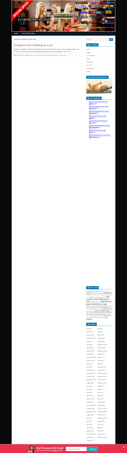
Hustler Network (96, 306)
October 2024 (90, 360)
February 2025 (91, 351)
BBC (102, 293)
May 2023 (89, 389)
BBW (88, 49)
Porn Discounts (20, 55)
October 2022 (90, 408)
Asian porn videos (97, 293)
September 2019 (102, 383)
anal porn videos (105, 291)
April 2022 (89, 424)
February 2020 (102, 367)
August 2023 (90, 383)
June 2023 (89, 386)
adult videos (98, 291)
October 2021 (90, 437)
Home (16, 33)
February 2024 (91, 370)
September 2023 (91, 380)
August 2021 (90, 440)
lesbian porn (103, 307)
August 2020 (101, 354)
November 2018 (102, 411)
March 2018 (101, 431)
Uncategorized (91, 68)
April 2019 (100, 395)
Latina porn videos (96, 307)
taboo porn (104, 314)
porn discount (102, 310)
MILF (93, 309)
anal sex (89, 293)
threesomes (106, 315)
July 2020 (100, 357)
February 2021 (102, 338)
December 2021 (91, 434)
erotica (92, 302)
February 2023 (91, 399)
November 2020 (102, 344)
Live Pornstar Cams (28, 33)
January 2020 (101, 370)
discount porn (37, 55)
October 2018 (101, 415)
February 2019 (102, 402)
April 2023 (89, 392)
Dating (88, 52)
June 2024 (89, 364)
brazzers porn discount (99, 294)
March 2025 (90, 348)
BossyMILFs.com (89, 294)
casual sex (92, 297)
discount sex (45, 55)
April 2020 (100, 364)
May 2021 (100, 332)
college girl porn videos (100, 297)
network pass (108, 309)
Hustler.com (89, 306)
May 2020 (100, 360)
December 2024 (91, 357)
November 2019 (102, 376)
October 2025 (90, 335)
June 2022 (89, 421)
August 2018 (101, 421)
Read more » (68, 52)
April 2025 (89, 344)
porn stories (93, 312)
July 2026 (89, 328)
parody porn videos (90, 311)
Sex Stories (90, 62)
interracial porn (104, 306)
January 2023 (90, 402)
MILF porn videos (98, 309)
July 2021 (100, 328)
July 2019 (100, 389)
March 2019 (101, 399)
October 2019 (101, 380)
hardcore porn (54, 55)
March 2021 (101, 335)
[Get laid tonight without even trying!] (99, 93)
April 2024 (89, 367)
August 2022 (90, 415)
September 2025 (91, 338)
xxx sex (102, 317)
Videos (88, 71)
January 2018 (101, 434)
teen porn (94, 315)
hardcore (98, 302)
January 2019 (101, 405)
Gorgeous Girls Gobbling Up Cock (34, 45)
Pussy (88, 59)
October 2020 (101, 348)
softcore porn (102, 313)
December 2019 (102, 373)
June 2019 (100, 392)
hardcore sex (62, 55)
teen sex (99, 315)
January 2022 (90, 431)
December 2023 (91, 373)
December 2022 (91, 405)
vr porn (97, 317)
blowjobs (30, 55)
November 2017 (102, 437)
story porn (92, 314)
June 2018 (100, 424)
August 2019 (101, 386)
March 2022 (90, 427)
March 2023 (90, 395)
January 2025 (90, 354)
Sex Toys (89, 65)
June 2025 (89, 341)
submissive (98, 314)
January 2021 (101, 341)
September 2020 (102, 351)
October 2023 (90, 376)
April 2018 (100, 427)
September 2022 (91, 411)
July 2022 (89, 418)
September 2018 (102, 418)
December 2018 (102, 408)
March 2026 (90, 332)
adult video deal (90, 291)
